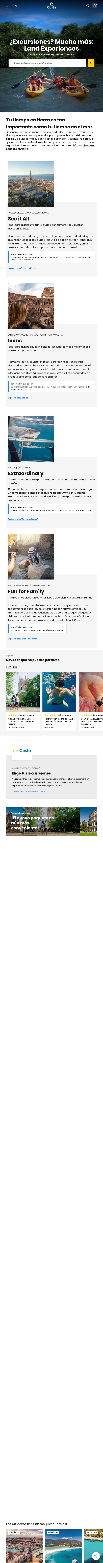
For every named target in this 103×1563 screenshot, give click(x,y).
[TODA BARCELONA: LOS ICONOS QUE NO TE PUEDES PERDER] (23, 701)
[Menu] (7, 5)
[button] (88, 5)
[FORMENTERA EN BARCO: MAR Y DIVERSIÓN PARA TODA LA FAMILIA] (59, 701)
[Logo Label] (51, 5)
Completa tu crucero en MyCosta (28, 791)
